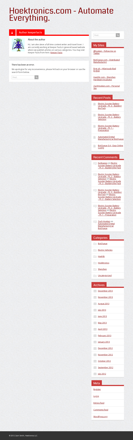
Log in (96, 396)
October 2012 (104, 361)
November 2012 (105, 354)
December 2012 (105, 348)
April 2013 (102, 329)
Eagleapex (102, 163)
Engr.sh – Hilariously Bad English (104, 69)
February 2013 (104, 335)
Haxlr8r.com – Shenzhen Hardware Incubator (104, 78)
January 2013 (104, 342)
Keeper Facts (56, 52)
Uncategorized (105, 275)
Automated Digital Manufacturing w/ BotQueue (111, 137)
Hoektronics (103, 262)
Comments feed (100, 409)
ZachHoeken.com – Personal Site (106, 87)
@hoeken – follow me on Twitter (104, 52)
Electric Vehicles (105, 250)
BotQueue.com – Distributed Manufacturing (106, 61)
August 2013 (103, 303)
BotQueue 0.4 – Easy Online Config (110, 146)
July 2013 (102, 310)
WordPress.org (100, 416)
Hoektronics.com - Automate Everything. (61, 14)
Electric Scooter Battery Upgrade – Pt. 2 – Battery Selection (109, 117)
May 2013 (102, 322)
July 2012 (102, 373)
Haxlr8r (101, 256)
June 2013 (102, 316)
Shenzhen (102, 269)
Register (97, 389)
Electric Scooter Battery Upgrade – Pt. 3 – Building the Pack (109, 106)
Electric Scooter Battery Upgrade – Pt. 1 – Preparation (108, 128)
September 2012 (105, 367)
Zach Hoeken (104, 221)
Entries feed (98, 403)
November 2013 (105, 297)
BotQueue (102, 243)
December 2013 (105, 290)
